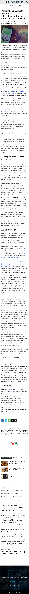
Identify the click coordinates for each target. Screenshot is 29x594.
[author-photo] (14, 447)
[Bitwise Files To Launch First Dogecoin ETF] (4, 470)
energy (15, 517)
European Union (20, 520)
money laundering (13, 531)
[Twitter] (6, 420)
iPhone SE (3, 527)
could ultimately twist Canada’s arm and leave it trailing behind (13, 109)
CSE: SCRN (10, 361)
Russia (3, 539)
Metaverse (21, 529)
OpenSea (22, 536)
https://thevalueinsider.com (15, 450)
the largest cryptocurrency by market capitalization (12, 541)
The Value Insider (6, 23)
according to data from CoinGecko (10, 505)
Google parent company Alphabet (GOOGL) (11, 524)
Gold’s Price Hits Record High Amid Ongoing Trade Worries (14, 500)
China (7, 513)
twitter (6, 547)
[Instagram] (10, 585)
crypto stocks (15, 515)
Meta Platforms (13, 529)
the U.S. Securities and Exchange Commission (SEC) (11, 544)
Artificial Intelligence (12, 508)
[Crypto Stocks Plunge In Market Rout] (4, 476)
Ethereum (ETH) (8, 520)
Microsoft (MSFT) (5, 531)
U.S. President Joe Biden (5, 549)
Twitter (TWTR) (12, 547)
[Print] (15, 420)
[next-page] (4, 482)
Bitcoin (20, 507)
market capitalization (5, 529)
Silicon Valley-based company (17, 539)
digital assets (4, 517)
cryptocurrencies (15, 513)
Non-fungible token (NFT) (17, 534)
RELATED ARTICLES (6, 457)
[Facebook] (2, 420)
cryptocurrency (6, 515)
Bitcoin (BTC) (7, 510)
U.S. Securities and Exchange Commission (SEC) (13, 552)
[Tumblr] (18, 585)
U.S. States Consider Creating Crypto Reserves (11, 490)
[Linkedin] (14, 585)
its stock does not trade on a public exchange (16, 527)
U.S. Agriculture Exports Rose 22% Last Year (11, 487)
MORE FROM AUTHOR (18, 457)
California (3, 513)
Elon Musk (10, 517)
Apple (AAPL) (4, 508)
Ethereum (19, 517)
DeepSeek (22, 515)
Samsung (7, 538)
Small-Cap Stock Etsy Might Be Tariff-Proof (11, 496)
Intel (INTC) (24, 524)
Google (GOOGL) (13, 522)
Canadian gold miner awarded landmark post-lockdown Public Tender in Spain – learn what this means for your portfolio (22, 431)
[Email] (12, 420)
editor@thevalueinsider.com (17, 581)
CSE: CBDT (9, 389)
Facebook (4, 522)
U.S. (18, 547)
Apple (21, 505)
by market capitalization (20, 510)
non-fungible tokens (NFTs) (10, 536)
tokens (2, 547)
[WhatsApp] (9, 420)
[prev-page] (2, 482)
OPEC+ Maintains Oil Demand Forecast (10, 493)
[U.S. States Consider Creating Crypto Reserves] (4, 463)
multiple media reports (6, 534)
